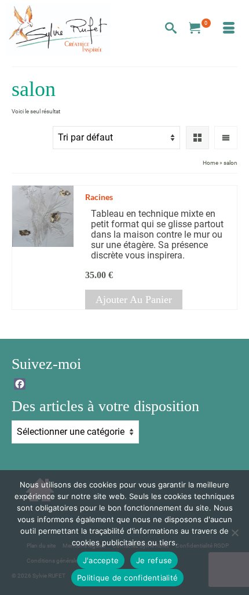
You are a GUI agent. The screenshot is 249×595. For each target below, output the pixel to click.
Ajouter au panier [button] (134, 299)
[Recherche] (170, 29)
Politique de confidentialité (127, 577)
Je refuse (154, 560)
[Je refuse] (234, 532)
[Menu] (228, 29)
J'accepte (101, 560)
